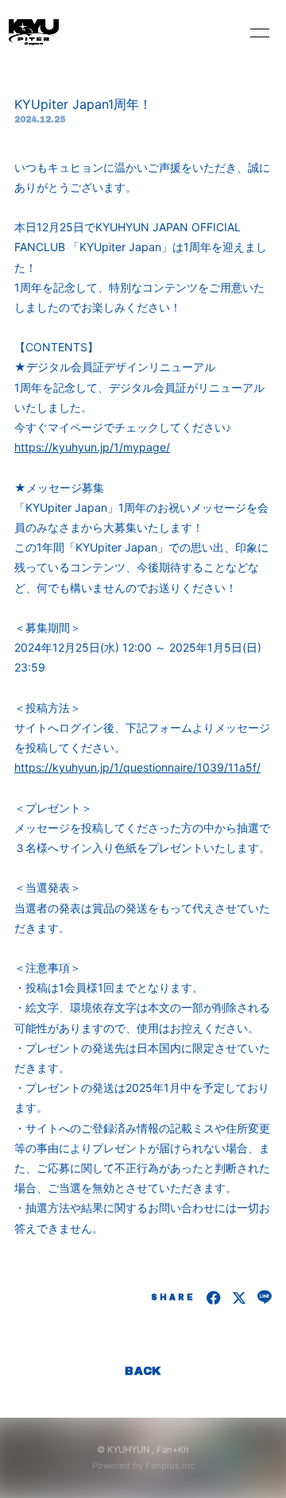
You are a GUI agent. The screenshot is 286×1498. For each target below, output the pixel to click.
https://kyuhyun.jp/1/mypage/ (92, 447)
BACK (143, 1371)
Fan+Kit (173, 1449)
